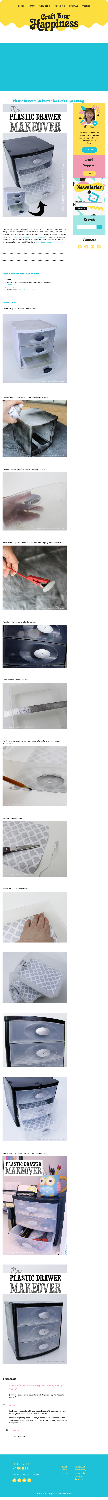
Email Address (80, 201)
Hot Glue (10, 287)
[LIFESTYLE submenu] (78, 6)
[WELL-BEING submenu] (51, 6)
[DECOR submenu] (25, 6)
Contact (65, 1473)
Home (64, 1466)
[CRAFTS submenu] (36, 6)
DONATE (89, 173)
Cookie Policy (80, 1473)
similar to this (28, 290)
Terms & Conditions (79, 1477)
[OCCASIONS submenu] (66, 6)
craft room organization (48, 242)
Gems (9, 285)
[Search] (99, 227)
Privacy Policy (80, 1470)
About (64, 1470)
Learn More (89, 149)
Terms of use (80, 1466)
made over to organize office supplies (29, 237)
